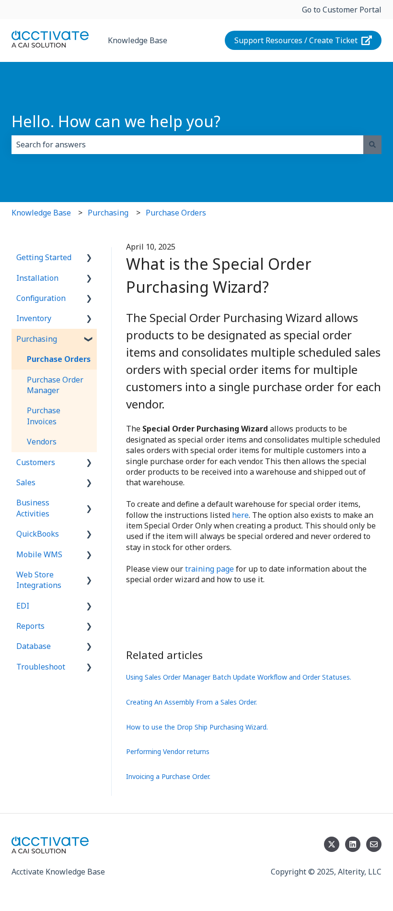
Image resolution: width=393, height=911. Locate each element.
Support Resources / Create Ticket (296, 40)
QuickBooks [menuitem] (37, 533)
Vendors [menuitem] (42, 441)
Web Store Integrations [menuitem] (38, 579)
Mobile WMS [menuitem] (39, 554)
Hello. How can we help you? (116, 121)
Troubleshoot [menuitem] (40, 666)
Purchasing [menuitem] (36, 339)
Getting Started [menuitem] (43, 257)
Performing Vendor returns (167, 751)
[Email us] (373, 844)
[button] (89, 258)
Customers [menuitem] (35, 462)
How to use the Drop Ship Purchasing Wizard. (197, 726)
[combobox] (187, 144)
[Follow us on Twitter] (331, 844)
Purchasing (108, 212)
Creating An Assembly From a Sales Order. (191, 702)
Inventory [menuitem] (33, 318)
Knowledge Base (137, 40)
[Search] (372, 144)
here (240, 515)
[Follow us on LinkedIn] (352, 844)
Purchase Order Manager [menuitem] (55, 385)
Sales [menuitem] (25, 482)
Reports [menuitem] (30, 626)
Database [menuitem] (33, 646)
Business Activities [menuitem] (32, 507)
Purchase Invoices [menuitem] (43, 415)
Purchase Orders (176, 212)
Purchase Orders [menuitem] (59, 359)
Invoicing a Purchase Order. (168, 776)
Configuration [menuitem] (41, 298)
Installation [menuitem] (37, 278)
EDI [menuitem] (22, 605)
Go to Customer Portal (341, 9)
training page (209, 568)
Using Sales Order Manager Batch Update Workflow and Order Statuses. (238, 677)
